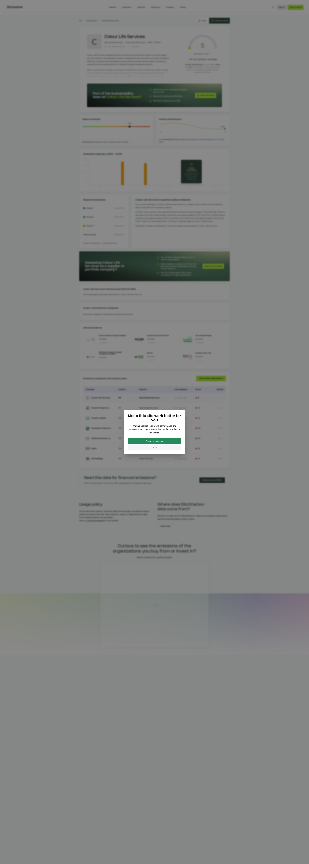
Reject (154, 448)
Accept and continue (154, 441)
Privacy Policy (173, 429)
